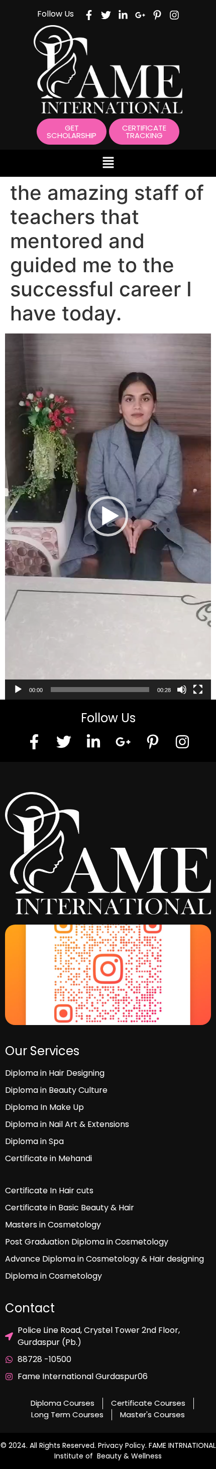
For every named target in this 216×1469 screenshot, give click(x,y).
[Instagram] (182, 741)
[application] (108, 516)
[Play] (18, 690)
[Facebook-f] (34, 741)
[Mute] (182, 690)
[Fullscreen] (198, 690)
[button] (108, 163)
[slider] (100, 689)
